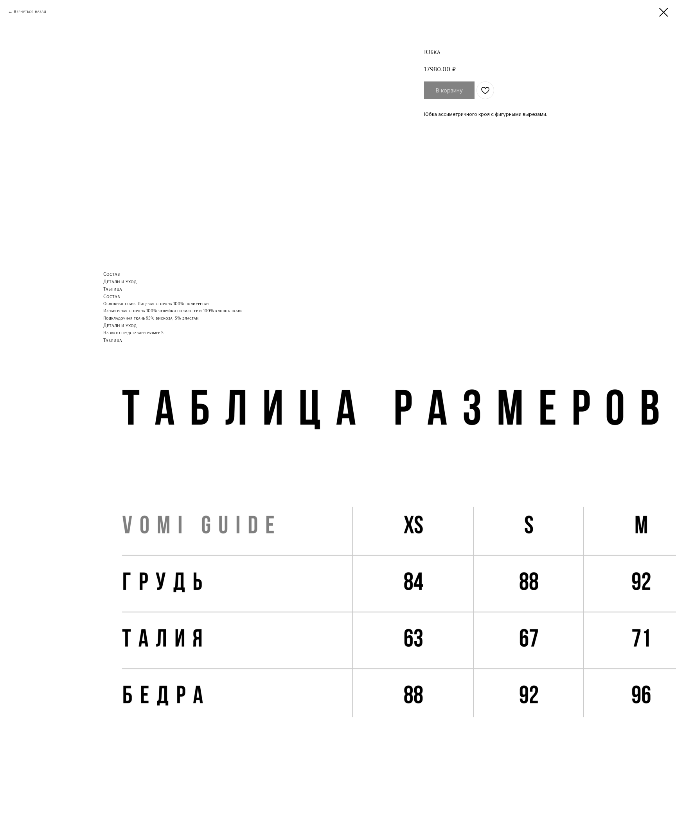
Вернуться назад (30, 11)
